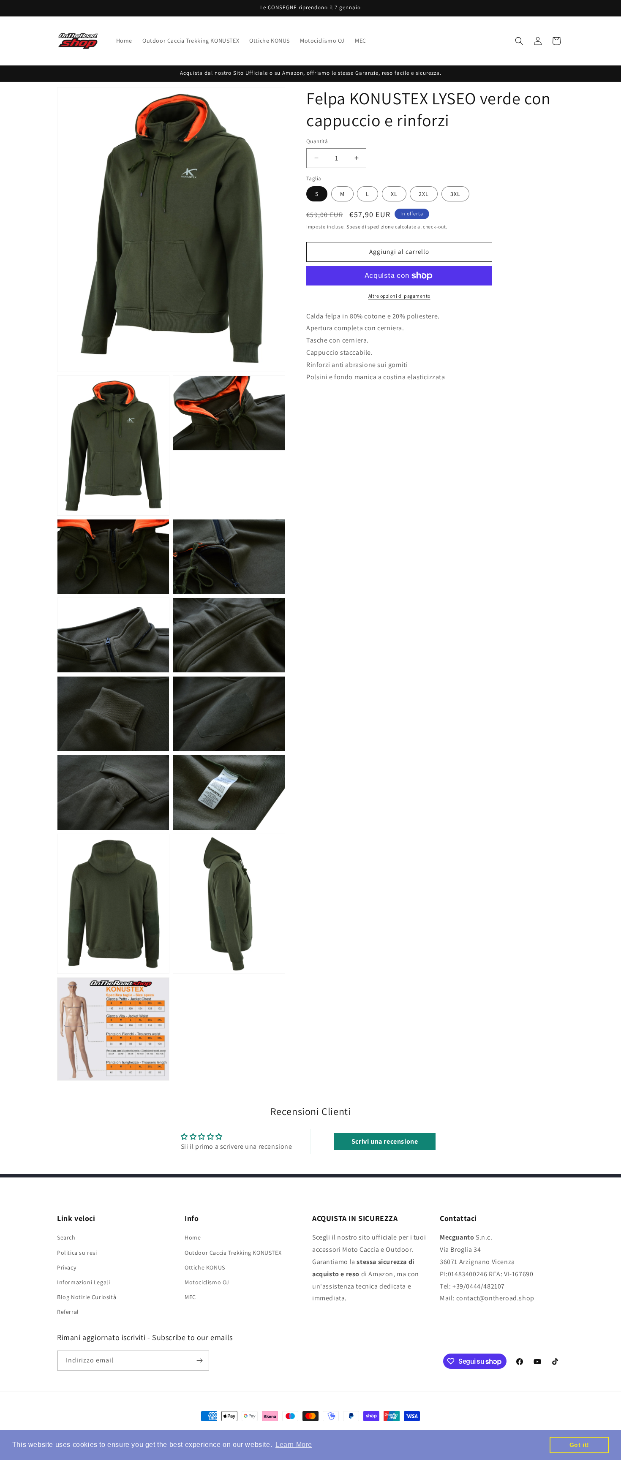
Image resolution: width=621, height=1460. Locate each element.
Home (193, 1238)
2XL (424, 194)
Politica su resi (77, 1252)
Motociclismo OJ (207, 1282)
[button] (519, 41)
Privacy (66, 1267)
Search (66, 1238)
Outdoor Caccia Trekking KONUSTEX (233, 1252)
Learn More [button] (293, 1444)
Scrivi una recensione (384, 1140)
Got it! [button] (579, 1444)
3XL (455, 194)
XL (394, 194)
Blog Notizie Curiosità (86, 1297)
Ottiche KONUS (205, 1267)
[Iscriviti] (199, 1360)
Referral (68, 1312)
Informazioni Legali (83, 1282)
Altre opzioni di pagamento (399, 296)
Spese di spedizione (370, 226)
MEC (190, 1297)
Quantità (317, 141)
